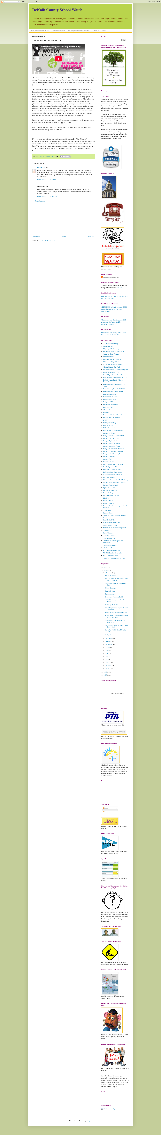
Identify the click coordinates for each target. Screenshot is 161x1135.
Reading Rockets (108, 503)
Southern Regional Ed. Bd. (111, 522)
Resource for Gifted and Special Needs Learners (115, 507)
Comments (107, 812)
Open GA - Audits (109, 488)
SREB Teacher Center (110, 525)
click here (119, 288)
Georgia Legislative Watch (111, 446)
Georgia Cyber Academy (111, 438)
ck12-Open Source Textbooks (112, 364)
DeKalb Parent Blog (109, 399)
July (107, 650)
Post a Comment (40, 201)
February (109, 665)
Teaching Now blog (109, 538)
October (108, 641)
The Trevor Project (109, 548)
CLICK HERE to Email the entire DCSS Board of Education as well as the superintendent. (114, 309)
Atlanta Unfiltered (108, 346)
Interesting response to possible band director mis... (116, 609)
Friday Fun (108, 635)
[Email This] (61, 156)
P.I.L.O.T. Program (109, 493)
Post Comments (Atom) (48, 240)
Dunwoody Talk (108, 407)
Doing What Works (109, 402)
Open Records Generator (111, 490)
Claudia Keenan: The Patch (111, 367)
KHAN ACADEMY (109, 477)
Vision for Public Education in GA (114, 558)
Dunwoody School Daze (110, 404)
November (109, 638)
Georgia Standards (109, 456)
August (108, 647)
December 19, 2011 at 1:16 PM (47, 180)
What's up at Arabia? (111, 605)
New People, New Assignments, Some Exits (115, 621)
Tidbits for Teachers (99, 30)
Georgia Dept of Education (111, 443)
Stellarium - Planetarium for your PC (114, 528)
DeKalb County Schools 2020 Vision (114, 389)
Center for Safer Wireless (111, 354)
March (108, 662)
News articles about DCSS (40, 30)
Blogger (89, 1121)
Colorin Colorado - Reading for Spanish (115, 370)
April (107, 659)
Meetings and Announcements (78, 30)
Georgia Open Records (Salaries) (113, 449)
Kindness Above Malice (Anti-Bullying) (115, 480)
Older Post (91, 236)
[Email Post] (57, 156)
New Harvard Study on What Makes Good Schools (116, 626)
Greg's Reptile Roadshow (111, 467)
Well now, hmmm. (111, 575)
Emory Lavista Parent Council (112, 415)
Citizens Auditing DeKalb (111, 362)
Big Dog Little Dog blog (111, 349)
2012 (105, 567)
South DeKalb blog (109, 520)
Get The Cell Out (108, 462)
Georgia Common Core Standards (113, 436)
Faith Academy (108, 425)
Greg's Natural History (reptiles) (113, 464)
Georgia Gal (41, 167)
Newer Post (36, 236)
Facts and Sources (58, 30)
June (107, 653)
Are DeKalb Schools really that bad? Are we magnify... (116, 579)
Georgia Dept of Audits (110, 441)
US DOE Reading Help (110, 555)
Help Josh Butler (110, 591)
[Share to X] (65, 156)
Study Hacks (107, 530)
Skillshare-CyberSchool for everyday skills (114, 516)
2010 (105, 672)
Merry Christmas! (110, 588)
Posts (106, 808)
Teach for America (109, 535)
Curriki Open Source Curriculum (113, 375)
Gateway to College (109, 433)
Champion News (108, 357)
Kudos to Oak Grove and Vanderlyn (116, 612)
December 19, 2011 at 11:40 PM (47, 197)
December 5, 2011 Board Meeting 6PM (115, 631)
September (109, 644)
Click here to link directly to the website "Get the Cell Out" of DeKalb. (113, 334)
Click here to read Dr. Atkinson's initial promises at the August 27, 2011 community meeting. (113, 322)
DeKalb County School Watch (57, 9)
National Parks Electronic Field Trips (114, 482)
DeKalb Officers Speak (110, 397)
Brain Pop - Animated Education (113, 351)
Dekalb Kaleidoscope (109, 394)
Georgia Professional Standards (113, 451)
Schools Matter (108, 513)
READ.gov (106, 498)
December (109, 573)
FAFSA (105, 420)
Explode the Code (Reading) (112, 417)
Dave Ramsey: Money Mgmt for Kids (114, 377)
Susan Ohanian (107, 533)
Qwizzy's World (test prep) (111, 495)
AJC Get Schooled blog (110, 344)
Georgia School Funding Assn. (112, 454)
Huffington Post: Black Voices (112, 472)
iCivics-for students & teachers (112, 475)
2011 (105, 570)
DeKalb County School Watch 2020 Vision (114, 385)
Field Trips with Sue (109, 428)
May (107, 656)
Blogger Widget (115, 277)
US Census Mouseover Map (111, 550)
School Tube (107, 510)
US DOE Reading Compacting (112, 553)
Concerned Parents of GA (111, 372)
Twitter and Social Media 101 (114, 597)
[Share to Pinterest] (69, 156)
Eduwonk (106, 412)
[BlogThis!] (63, 156)
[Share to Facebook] (67, 156)
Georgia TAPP (107, 459)
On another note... (110, 594)
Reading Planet (108, 501)
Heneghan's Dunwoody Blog (112, 469)
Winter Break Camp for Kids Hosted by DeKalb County (116, 616)
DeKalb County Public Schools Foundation (113, 381)
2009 (105, 675)
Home (64, 236)
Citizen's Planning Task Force (112, 359)
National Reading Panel (110, 485)
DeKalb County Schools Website (113, 391)
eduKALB (106, 410)
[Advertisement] (63, 218)
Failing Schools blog (109, 423)
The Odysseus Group (109, 545)
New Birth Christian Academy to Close (115, 584)
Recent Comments (107, 277)
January (108, 668)
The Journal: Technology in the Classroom (113, 542)
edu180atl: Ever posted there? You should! (115, 601)
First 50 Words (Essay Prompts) (113, 430)
